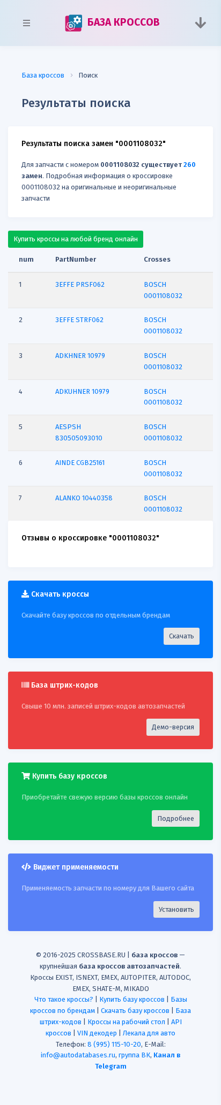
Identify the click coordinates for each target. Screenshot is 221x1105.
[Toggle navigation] (200, 23)
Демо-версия (173, 727)
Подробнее (175, 818)
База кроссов (42, 75)
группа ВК (134, 1055)
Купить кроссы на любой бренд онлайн (75, 239)
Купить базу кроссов (132, 999)
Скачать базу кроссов (135, 1011)
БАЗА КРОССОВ (122, 22)
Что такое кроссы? (63, 999)
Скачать (181, 636)
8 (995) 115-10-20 (114, 1044)
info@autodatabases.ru (78, 1055)
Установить (176, 909)
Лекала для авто (149, 1033)
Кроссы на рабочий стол (126, 1022)
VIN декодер (97, 1033)
